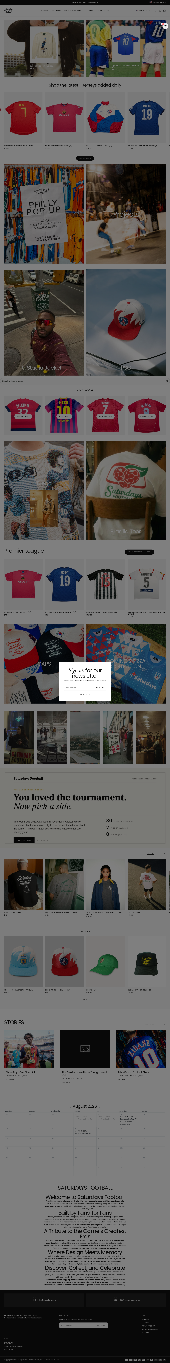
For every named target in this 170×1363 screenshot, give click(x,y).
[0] (165, 26)
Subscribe (99, 688)
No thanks (85, 695)
